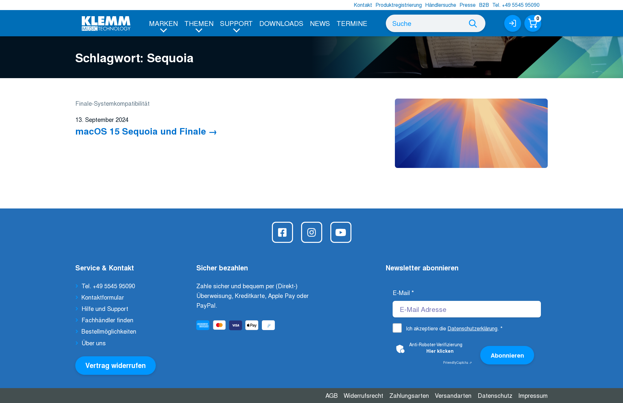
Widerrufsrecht (363, 395)
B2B (484, 4)
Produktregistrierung (398, 4)
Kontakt (363, 4)
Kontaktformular (102, 297)
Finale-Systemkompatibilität (112, 103)
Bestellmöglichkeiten (108, 331)
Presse (467, 4)
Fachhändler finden (107, 319)
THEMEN (199, 23)
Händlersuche (440, 4)
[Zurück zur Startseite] (106, 23)
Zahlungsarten (409, 395)
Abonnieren (507, 355)
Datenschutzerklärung (472, 328)
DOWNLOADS (281, 23)
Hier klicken (440, 351)
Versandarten (453, 395)
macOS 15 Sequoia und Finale (140, 130)
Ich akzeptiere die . (454, 328)
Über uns (93, 342)
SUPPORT (236, 23)
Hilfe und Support (104, 308)
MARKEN (163, 23)
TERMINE (351, 23)
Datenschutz (495, 395)
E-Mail (403, 292)
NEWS (320, 23)
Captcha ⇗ (457, 362)
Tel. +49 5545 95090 (516, 4)
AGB (331, 395)
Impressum (533, 395)
